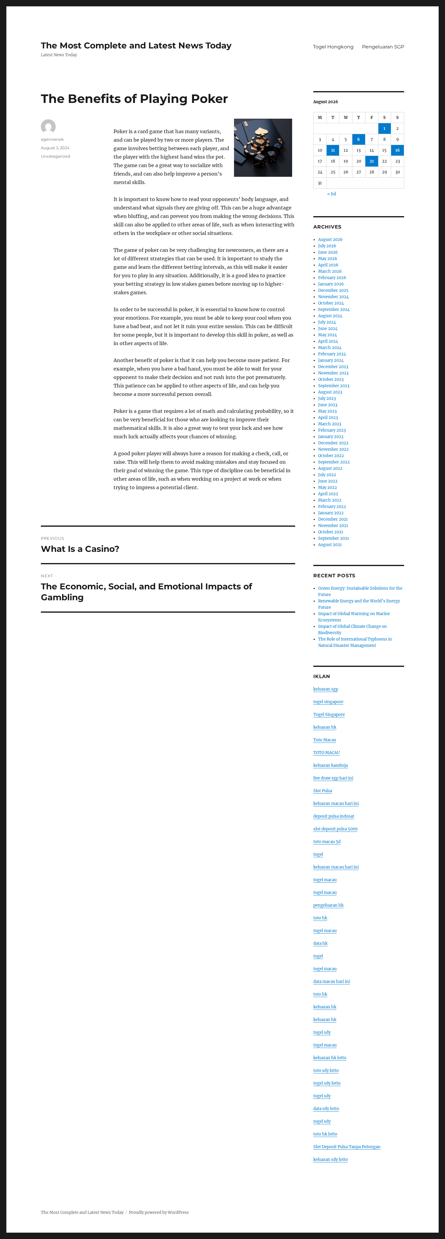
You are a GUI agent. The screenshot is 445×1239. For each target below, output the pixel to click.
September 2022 (334, 462)
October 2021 (330, 532)
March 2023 (329, 424)
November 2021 (333, 525)
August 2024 (330, 315)
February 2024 (332, 354)
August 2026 (330, 239)
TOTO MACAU (326, 752)
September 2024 (334, 309)
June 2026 (328, 252)
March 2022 (329, 500)
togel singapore (328, 701)
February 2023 (332, 430)
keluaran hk (324, 727)
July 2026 (327, 246)
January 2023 (330, 436)
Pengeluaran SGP (383, 47)
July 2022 (327, 474)
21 (372, 161)
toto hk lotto (325, 1134)
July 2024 (327, 322)
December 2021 (333, 519)
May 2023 (327, 411)
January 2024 (331, 360)
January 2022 (331, 513)
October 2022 (331, 455)
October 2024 (331, 303)
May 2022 (327, 487)
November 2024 (333, 296)
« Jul (331, 193)
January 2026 (331, 284)
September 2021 (333, 538)
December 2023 (333, 366)
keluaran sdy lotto (330, 1159)
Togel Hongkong (333, 47)
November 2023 (333, 373)
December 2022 (333, 443)
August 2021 (330, 544)
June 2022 (328, 481)
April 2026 (328, 265)
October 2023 (331, 379)
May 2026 (327, 258)
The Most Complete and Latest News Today (136, 45)
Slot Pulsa (322, 790)
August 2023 (330, 392)
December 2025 (333, 290)
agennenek (52, 139)
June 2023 (327, 404)
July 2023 (327, 398)
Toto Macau (324, 740)
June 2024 (328, 328)
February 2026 (332, 277)
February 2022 (332, 506)
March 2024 (329, 347)
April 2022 (328, 493)
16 (397, 150)
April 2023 (328, 417)
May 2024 (327, 335)
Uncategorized (55, 156)
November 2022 (333, 449)
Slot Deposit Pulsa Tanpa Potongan (347, 1146)
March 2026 (330, 271)
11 (333, 150)
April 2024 (328, 341)
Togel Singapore (329, 714)
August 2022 (330, 468)
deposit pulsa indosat (333, 816)
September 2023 (333, 385)
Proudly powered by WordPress (159, 1212)
